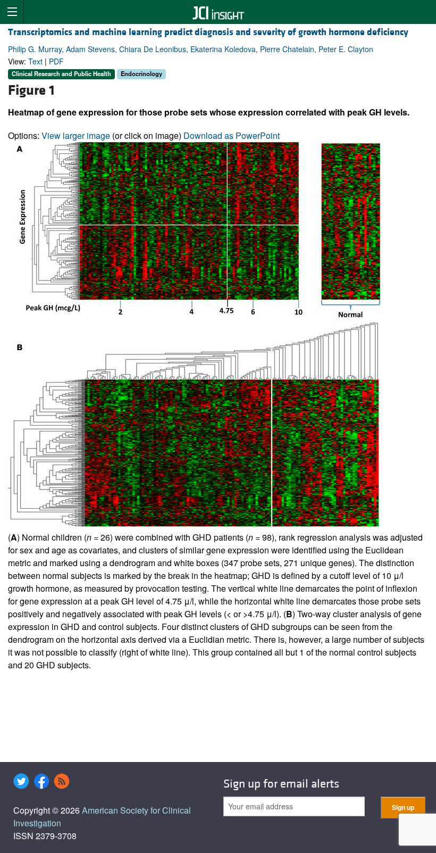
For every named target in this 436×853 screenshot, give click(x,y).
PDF (56, 61)
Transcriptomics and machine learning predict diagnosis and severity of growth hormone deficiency (208, 32)
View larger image (75, 135)
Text (35, 61)
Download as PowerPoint (231, 135)
